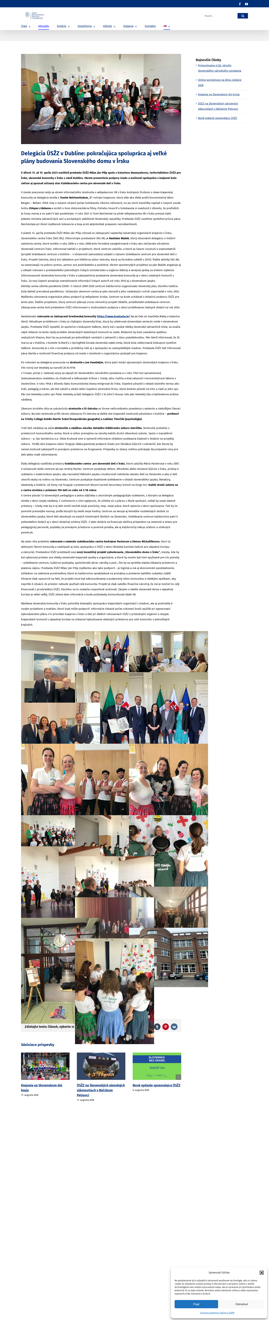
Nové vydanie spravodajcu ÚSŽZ (101, 1085)
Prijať (196, 1304)
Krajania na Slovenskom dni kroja (219, 94)
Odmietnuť (241, 1304)
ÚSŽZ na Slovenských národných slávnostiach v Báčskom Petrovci (45, 1090)
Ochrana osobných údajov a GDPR (217, 1313)
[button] (262, 1273)
